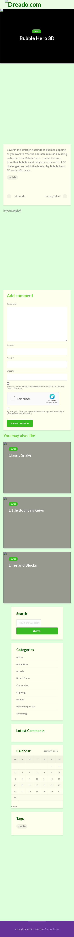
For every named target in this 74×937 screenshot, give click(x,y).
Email (10, 358)
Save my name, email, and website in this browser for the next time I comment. (36, 387)
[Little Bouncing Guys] (37, 522)
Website (10, 371)
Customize (22, 685)
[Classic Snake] (37, 467)
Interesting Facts (25, 706)
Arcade (20, 671)
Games (36, 31)
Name (10, 345)
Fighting (20, 692)
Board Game (23, 678)
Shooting (21, 713)
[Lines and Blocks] (37, 577)
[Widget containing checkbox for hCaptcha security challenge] (33, 398)
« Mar (14, 806)
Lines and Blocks (23, 565)
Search (37, 631)
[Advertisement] (37, 104)
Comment (11, 304)
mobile (12, 177)
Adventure (22, 664)
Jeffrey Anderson (51, 929)
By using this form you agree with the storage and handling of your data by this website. (35, 413)
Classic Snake (20, 455)
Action (19, 657)
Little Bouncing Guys (26, 510)
